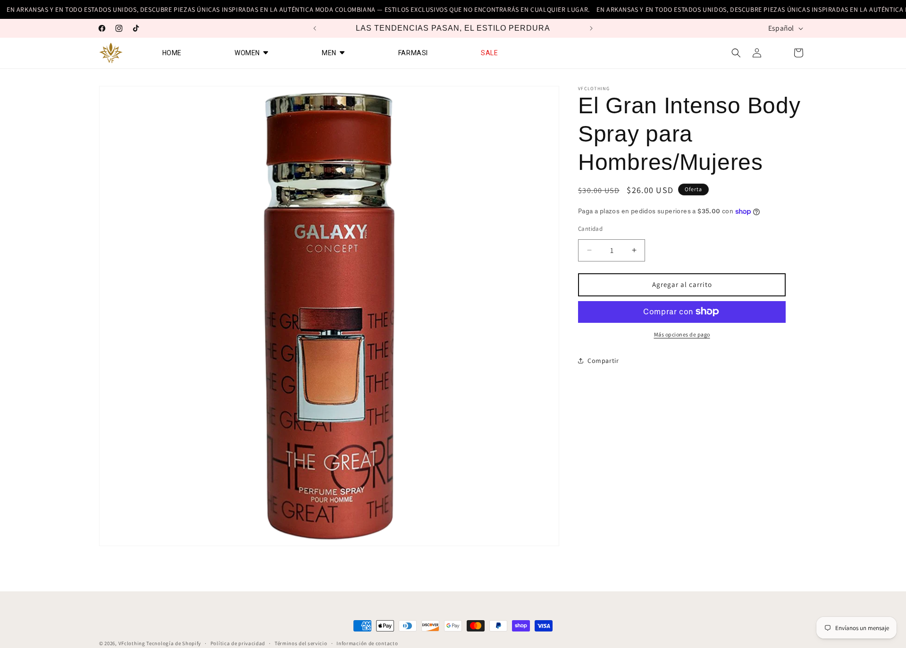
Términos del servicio (301, 643)
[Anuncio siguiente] (591, 28)
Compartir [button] (603, 360)
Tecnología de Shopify (173, 643)
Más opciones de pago (682, 333)
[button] (736, 52)
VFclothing (131, 643)
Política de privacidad (237, 643)
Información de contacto (367, 643)
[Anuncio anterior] (314, 28)
